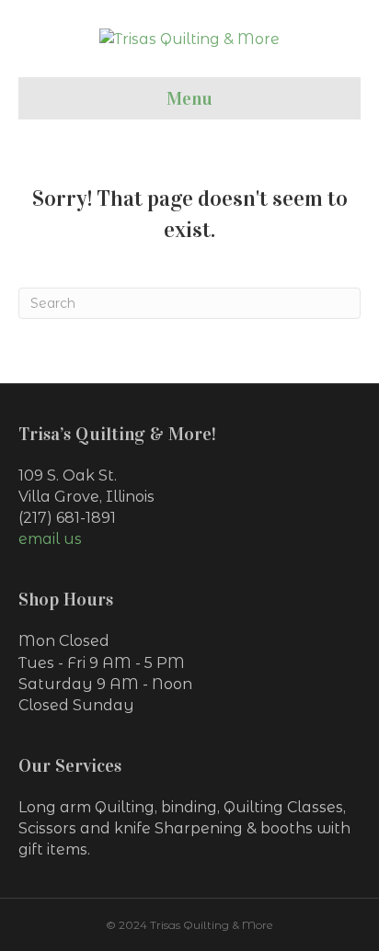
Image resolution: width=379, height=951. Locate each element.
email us (50, 539)
